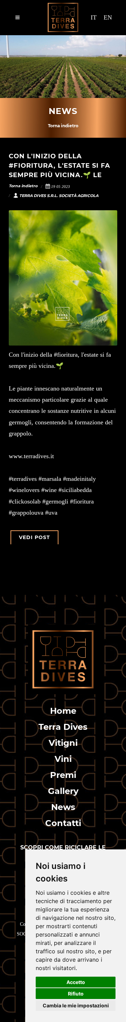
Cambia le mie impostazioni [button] (76, 1005)
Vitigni (63, 743)
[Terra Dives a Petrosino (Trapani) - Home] (63, 659)
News (63, 807)
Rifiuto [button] (76, 994)
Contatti (63, 823)
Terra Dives (63, 727)
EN (108, 17)
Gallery (63, 791)
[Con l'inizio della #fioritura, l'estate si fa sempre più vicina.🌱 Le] (63, 278)
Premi (63, 775)
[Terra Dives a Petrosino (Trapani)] (63, 17)
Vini (63, 759)
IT (94, 17)
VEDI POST (34, 537)
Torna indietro (63, 125)
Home (63, 711)
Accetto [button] (75, 982)
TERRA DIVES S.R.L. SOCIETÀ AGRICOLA (58, 195)
